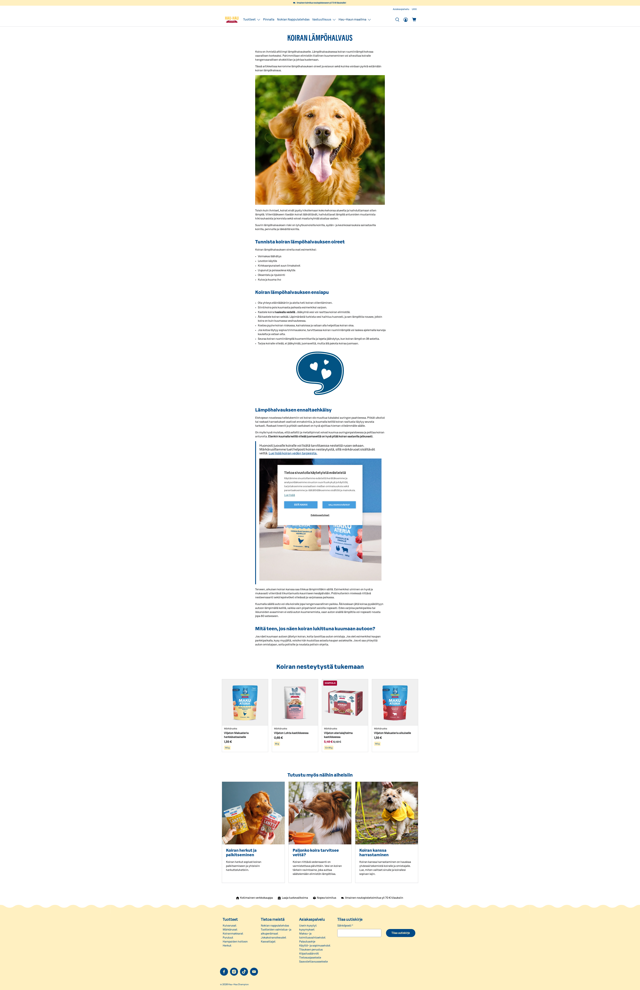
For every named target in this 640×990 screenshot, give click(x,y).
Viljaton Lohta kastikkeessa (291, 733)
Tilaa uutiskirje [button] (401, 933)
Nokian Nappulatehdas (293, 19)
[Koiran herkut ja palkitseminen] (253, 813)
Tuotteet (249, 19)
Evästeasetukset (320, 515)
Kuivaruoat (229, 925)
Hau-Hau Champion (238, 984)
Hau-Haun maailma (352, 19)
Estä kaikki (301, 505)
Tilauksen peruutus (311, 949)
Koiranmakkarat (233, 933)
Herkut (227, 945)
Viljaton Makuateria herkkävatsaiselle (236, 735)
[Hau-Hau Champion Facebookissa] (224, 972)
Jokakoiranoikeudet (273, 937)
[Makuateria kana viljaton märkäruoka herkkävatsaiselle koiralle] (245, 702)
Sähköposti (345, 925)
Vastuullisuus (321, 19)
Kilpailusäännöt (309, 953)
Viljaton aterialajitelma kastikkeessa (338, 735)
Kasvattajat (268, 941)
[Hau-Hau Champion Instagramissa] (234, 972)
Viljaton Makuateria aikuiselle (392, 733)
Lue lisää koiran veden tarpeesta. (293, 453)
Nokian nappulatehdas (275, 925)
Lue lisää (289, 495)
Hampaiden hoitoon (235, 941)
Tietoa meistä (272, 919)
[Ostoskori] (414, 20)
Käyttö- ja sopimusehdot (314, 945)
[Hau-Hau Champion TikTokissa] (244, 972)
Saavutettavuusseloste (313, 961)
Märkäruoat (230, 929)
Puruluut (228, 937)
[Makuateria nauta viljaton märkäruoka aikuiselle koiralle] (395, 702)
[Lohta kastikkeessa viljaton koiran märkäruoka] (295, 702)
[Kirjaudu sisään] (406, 19)
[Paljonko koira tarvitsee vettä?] (320, 813)
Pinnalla (268, 19)
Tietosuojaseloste (310, 957)
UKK (414, 9)
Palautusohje (307, 941)
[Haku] (397, 19)
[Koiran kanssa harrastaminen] (386, 813)
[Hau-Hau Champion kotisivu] (231, 20)
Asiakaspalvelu (401, 9)
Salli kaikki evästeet (339, 505)
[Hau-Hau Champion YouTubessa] (254, 972)
